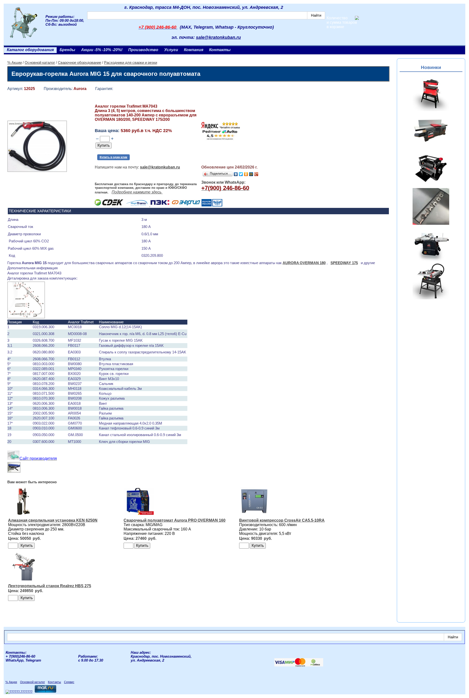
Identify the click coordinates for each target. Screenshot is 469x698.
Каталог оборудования (30, 50)
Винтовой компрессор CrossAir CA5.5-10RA (282, 520)
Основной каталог (40, 63)
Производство (143, 50)
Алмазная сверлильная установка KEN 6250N (52, 520)
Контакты (220, 50)
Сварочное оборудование (79, 63)
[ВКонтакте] (235, 174)
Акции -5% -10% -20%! (101, 50)
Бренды (67, 50)
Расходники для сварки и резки (130, 63)
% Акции (14, 63)
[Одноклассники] (246, 174)
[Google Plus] (256, 174)
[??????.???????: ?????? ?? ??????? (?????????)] (19, 692)
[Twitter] (241, 174)
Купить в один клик (113, 157)
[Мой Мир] (251, 174)
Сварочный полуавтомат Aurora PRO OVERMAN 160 (174, 520)
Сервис (69, 682)
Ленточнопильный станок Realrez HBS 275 (49, 586)
